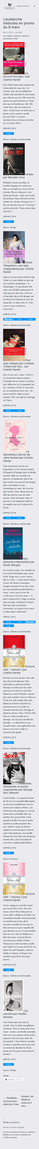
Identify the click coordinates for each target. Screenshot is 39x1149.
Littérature (17, 36)
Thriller (15, 38)
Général (10, 36)
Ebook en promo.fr (23, 6)
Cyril (20, 32)
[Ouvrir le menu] (34, 6)
